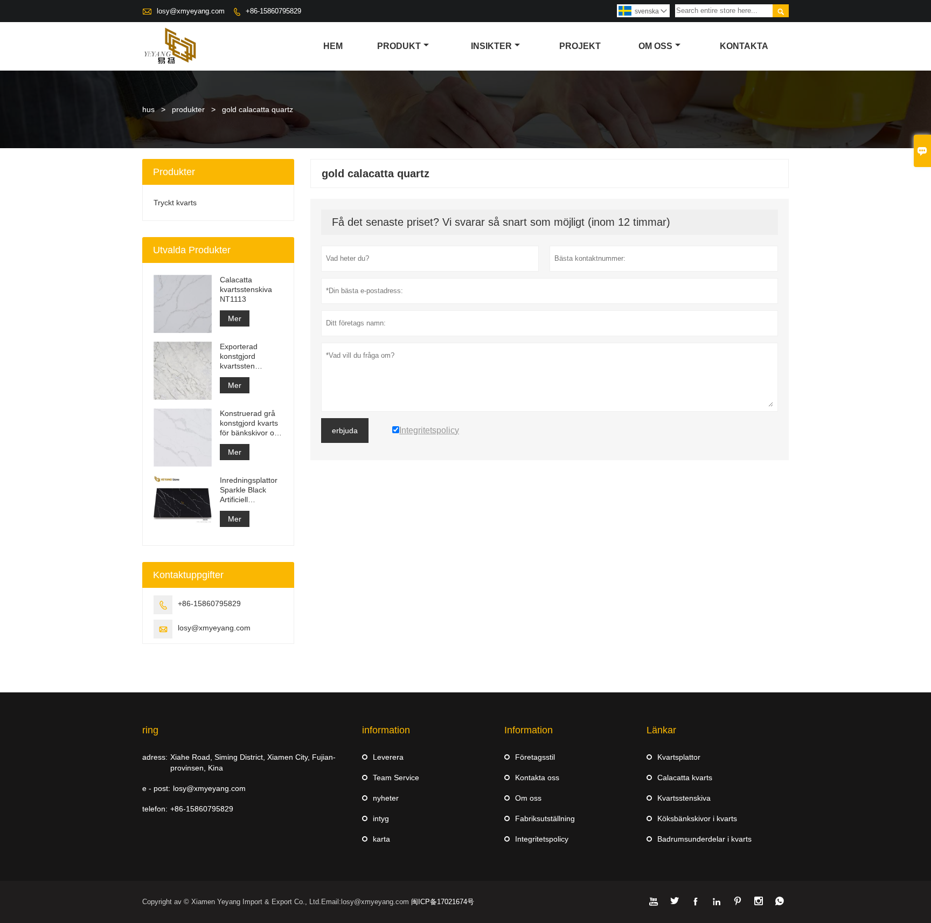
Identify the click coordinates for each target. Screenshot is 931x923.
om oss (655, 46)
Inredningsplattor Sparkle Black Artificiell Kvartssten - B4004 (248, 490)
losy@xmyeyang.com (191, 11)
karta (381, 839)
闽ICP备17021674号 (442, 902)
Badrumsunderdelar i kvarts (704, 839)
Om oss (528, 798)
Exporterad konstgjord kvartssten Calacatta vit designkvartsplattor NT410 (251, 356)
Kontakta (744, 46)
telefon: (155, 808)
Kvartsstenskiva (684, 798)
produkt (399, 46)
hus (148, 109)
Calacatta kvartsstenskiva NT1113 (246, 289)
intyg (381, 818)
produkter (188, 109)
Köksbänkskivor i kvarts (697, 818)
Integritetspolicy (541, 839)
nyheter (386, 798)
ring (150, 730)
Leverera (388, 757)
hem (333, 46)
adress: (155, 757)
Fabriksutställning (545, 818)
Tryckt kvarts (175, 202)
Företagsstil (535, 757)
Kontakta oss (537, 777)
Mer (234, 318)
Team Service (396, 777)
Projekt (580, 46)
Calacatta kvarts (684, 777)
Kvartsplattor (678, 757)
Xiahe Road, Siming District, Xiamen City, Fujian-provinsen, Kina (253, 762)
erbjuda (345, 430)
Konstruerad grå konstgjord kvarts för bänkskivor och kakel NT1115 (251, 423)
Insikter (491, 46)
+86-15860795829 (273, 11)
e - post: (156, 788)
